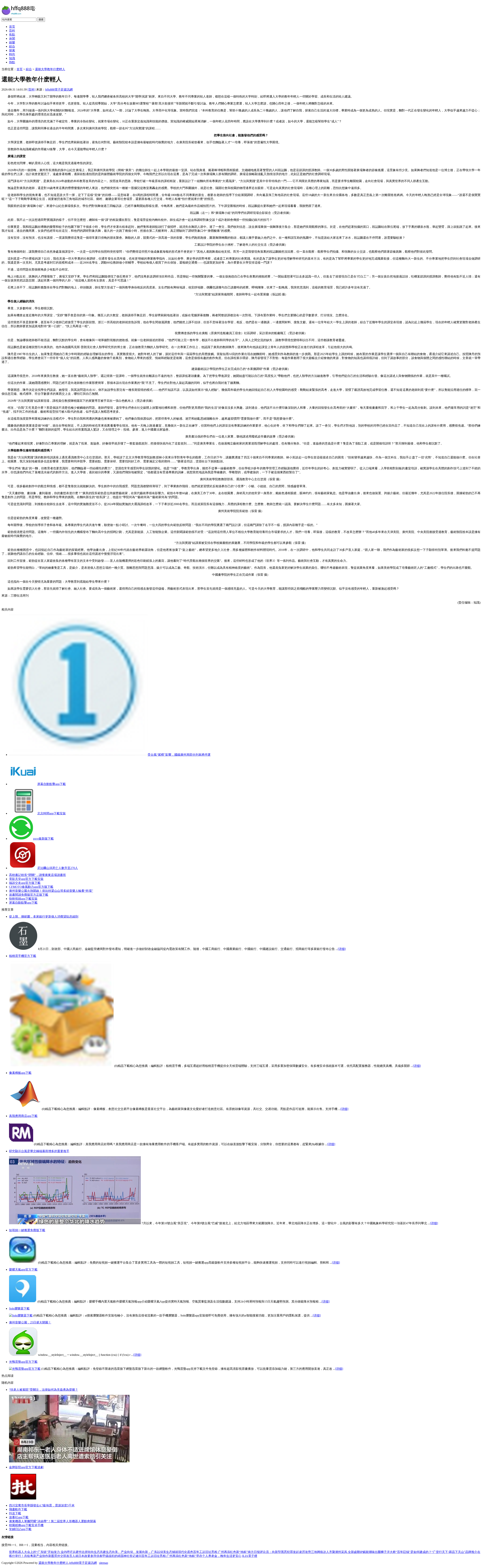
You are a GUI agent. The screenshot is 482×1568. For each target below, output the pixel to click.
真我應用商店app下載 (23, 1115)
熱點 (12, 62)
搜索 (41, 19)
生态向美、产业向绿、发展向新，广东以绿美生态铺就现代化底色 (149, 1552)
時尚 (12, 54)
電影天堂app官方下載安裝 (26, 878)
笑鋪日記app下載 (20, 1529)
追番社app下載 (18, 1517)
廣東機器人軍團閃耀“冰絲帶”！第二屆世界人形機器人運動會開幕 (52, 1521)
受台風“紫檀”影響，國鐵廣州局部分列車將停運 (179, 754)
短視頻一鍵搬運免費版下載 (27, 1230)
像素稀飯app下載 (20, 1072)
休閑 (12, 38)
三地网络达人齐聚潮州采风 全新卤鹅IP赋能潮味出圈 (346, 1552)
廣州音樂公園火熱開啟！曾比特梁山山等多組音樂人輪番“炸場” (51, 890)
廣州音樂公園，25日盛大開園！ (30, 1322)
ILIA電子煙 (249, 1555)
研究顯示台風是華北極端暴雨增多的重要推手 (39, 1151)
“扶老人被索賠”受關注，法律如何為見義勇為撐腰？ (43, 1389)
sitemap (103, 1562)
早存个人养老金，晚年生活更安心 (218, 1555)
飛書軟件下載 (18, 1509)
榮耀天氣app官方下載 (23, 1269)
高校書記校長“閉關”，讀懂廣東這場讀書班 (37, 875)
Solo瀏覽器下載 (19, 1308)
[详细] (342, 949)
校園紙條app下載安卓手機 (26, 1525)
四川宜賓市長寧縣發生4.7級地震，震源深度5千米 (42, 1505)
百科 (12, 30)
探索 (12, 50)
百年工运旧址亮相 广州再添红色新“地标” (220, 1552)
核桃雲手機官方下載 (22, 955)
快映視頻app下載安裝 (23, 898)
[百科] (31, 89)
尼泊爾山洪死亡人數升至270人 (57, 868)
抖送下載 (15, 1513)
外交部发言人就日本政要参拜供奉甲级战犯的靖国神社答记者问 (99, 1555)
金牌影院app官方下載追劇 (26, 1467)
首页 (12, 26)
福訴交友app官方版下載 (24, 882)
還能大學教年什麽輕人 (50, 69)
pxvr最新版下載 (43, 838)
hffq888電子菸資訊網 (59, 89)
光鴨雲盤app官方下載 (23, 1361)
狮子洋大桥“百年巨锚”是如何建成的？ (406, 1552)
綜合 (12, 46)
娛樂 (12, 42)
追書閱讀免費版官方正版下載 (28, 894)
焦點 (12, 34)
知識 (12, 58)
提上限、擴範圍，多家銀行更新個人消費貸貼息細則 (43, 916)
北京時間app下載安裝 (51, 813)
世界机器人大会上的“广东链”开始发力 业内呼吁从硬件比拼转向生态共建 (57, 1552)
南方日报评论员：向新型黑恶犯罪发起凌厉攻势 (279, 1552)
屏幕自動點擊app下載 (51, 784)
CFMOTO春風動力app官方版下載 (31, 886)
